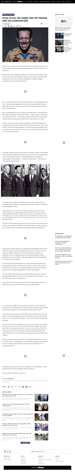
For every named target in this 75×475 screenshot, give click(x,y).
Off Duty (63, 1)
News (24, 1)
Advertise (40, 457)
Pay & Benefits (29, 1)
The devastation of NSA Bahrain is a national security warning (63, 237)
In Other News (6, 392)
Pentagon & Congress (55, 1)
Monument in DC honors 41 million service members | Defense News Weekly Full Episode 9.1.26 (63, 29)
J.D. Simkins (7, 23)
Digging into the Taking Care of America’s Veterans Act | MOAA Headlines (68, 42)
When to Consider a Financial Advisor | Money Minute (68, 34)
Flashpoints (36, 1)
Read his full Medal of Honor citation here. (14, 373)
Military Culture (8, 14)
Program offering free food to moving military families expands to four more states (16, 424)
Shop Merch (23, 463)
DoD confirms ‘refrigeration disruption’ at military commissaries (62, 243)
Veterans (68, 1)
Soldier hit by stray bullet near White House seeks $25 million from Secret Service (16, 434)
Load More (25, 443)
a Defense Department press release (35, 329)
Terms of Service (7, 459)
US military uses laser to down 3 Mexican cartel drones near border (63, 263)
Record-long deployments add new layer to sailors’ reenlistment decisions (64, 256)
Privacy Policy (7, 457)
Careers (57, 459)
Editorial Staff (41, 463)
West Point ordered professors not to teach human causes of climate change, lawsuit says (63, 249)
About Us (57, 457)
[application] (64, 21)
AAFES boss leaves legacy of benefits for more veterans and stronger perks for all (17, 395)
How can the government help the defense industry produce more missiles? (68, 49)
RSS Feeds (23, 461)
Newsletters (23, 459)
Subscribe (23, 457)
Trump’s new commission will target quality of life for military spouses (16, 405)
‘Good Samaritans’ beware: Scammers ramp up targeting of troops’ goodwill (17, 414)
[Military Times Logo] (17, 1)
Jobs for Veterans (59, 461)
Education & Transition (45, 1)
